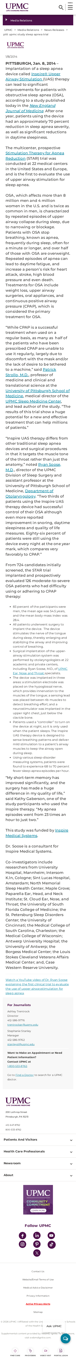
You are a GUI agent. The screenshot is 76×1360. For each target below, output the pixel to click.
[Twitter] (37, 1253)
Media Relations (21, 20)
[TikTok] (52, 1245)
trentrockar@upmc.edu (22, 1024)
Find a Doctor (24, 1075)
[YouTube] (51, 1236)
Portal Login (61, 1355)
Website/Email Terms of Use (38, 1279)
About (8, 1175)
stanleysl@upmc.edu (21, 1044)
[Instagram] (22, 1244)
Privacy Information (38, 1295)
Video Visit (45, 1355)
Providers (30, 1355)
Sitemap (38, 1312)
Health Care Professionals (24, 1151)
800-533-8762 (13, 1129)
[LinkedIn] (37, 1236)
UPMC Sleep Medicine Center (33, 401)
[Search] (61, 7)
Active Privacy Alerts (38, 1304)
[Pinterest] (37, 1244)
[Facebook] (22, 1236)
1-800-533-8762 (17, 1066)
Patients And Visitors (20, 1139)
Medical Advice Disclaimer (38, 1287)
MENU (70, 3)
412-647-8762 (13, 1125)
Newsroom (12, 1163)
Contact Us (38, 1271)
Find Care (15, 1355)
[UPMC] (17, 7)
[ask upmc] (65, 1338)
